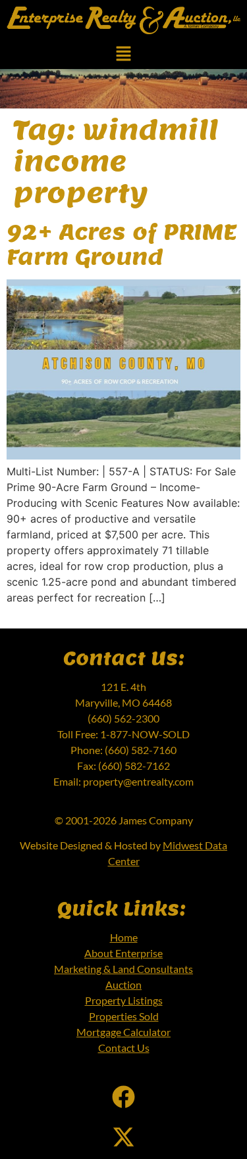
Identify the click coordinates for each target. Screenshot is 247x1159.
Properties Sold (124, 1016)
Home (124, 937)
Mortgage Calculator (123, 1032)
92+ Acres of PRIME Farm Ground (121, 244)
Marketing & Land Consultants (123, 968)
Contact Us (124, 1047)
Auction (123, 984)
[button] (123, 55)
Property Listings (124, 1000)
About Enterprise (123, 953)
